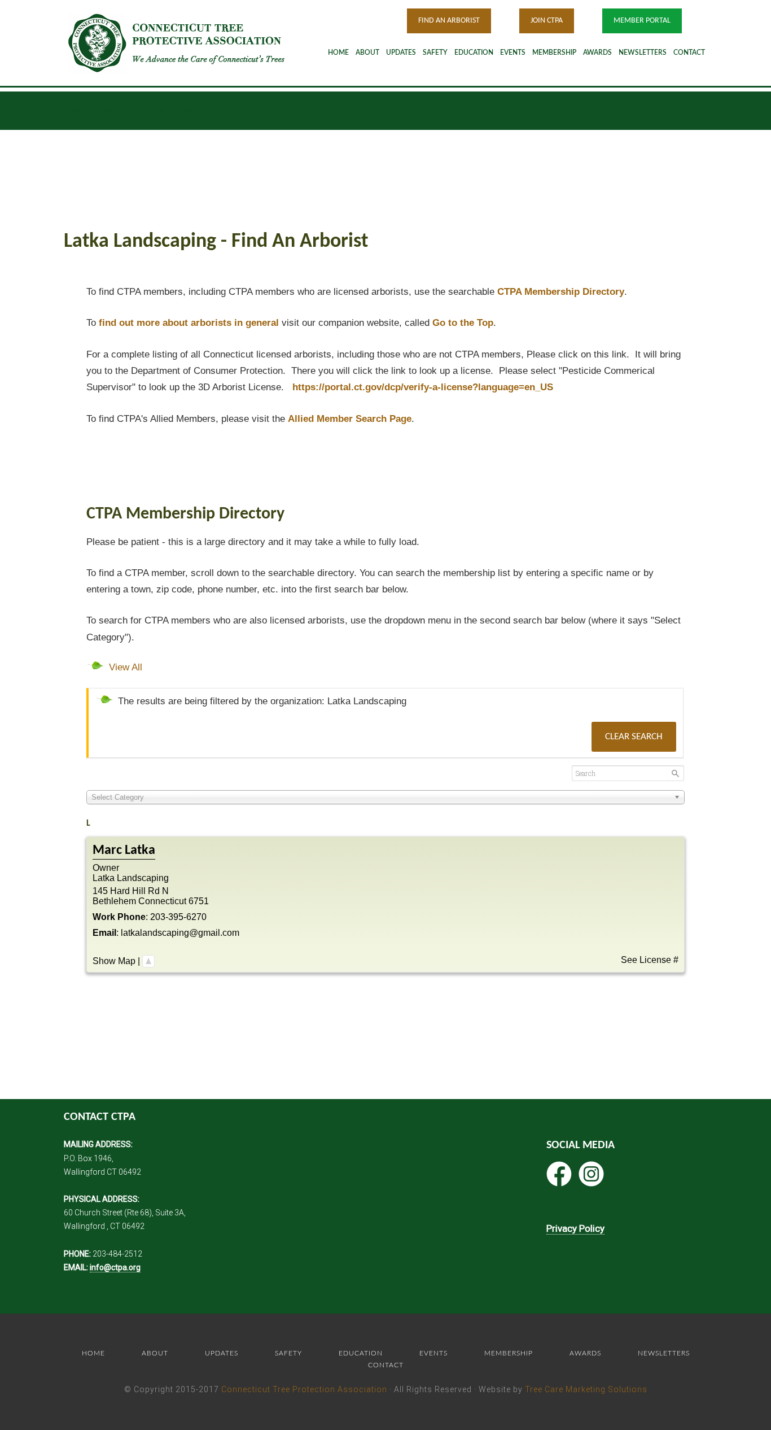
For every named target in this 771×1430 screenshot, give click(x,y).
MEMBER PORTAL (642, 20)
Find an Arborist (449, 20)
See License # (649, 960)
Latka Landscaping (131, 878)
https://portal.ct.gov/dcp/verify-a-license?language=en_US (422, 387)
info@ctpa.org (115, 1267)
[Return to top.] (148, 961)
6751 (199, 901)
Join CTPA (547, 20)
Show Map (114, 961)
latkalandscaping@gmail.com (180, 933)
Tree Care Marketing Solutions (586, 1389)
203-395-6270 (178, 917)
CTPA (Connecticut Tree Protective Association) (191, 42)
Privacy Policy (575, 1228)
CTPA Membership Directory (560, 291)
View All (125, 667)
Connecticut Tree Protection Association (304, 1389)
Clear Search (634, 737)
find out (189, 322)
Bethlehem (114, 901)
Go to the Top (462, 322)
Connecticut (162, 901)
